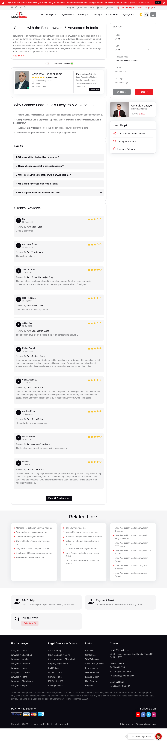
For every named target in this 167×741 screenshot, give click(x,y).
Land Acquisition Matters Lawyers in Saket (82, 554)
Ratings (119, 78)
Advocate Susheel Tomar (47, 73)
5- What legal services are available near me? (38, 193)
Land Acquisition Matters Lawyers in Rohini (82, 562)
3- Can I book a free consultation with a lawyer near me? (43, 175)
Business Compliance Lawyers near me (83, 537)
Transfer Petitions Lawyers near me (81, 548)
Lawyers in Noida (19, 668)
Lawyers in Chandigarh (22, 681)
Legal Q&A (127, 14)
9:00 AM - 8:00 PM (121, 686)
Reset (123, 92)
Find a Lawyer (91, 668)
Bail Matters (53, 668)
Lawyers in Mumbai (20, 659)
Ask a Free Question (94, 664)
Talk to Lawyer (127, 8)
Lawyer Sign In (92, 677)
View (158, 2)
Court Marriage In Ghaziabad (61, 659)
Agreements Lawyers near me (30, 557)
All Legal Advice (55, 686)
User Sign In (91, 681)
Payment (89, 686)
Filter (142, 92)
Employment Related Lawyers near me (34, 553)
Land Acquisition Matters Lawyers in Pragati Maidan (131, 537)
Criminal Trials (55, 677)
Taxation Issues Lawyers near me (31, 532)
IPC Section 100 (55, 681)
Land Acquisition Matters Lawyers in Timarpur (131, 529)
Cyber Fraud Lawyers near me (30, 537)
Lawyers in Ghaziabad (21, 655)
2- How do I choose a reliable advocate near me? (40, 166)
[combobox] (133, 38)
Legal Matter (66, 14)
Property (82, 14)
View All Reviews (57, 498)
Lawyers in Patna (19, 677)
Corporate (110, 14)
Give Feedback (92, 672)
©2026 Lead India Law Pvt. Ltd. (36, 724)
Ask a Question (107, 8)
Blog (69, 7)
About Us (89, 650)
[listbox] (133, 82)
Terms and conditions (146, 724)
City (117, 46)
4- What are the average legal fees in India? (37, 184)
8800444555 (119, 667)
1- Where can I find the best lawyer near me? (37, 157)
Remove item (148, 49)
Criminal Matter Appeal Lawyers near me (33, 542)
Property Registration (58, 664)
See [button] (17, 56)
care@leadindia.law (122, 671)
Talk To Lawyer (92, 659)
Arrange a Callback (126, 149)
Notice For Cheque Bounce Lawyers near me (82, 542)
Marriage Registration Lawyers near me (34, 528)
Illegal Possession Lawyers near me (32, 548)
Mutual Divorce (55, 672)
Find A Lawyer (47, 14)
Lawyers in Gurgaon (20, 664)
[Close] (164, 3)
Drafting (96, 14)
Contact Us (90, 655)
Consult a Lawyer (142, 105)
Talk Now (28, 623)
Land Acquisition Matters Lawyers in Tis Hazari (133, 552)
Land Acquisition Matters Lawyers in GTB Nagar (131, 544)
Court (118, 68)
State (118, 35)
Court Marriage (55, 650)
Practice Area (122, 57)
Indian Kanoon (87, 8)
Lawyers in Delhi (19, 650)
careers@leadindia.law (123, 676)
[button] (147, 14)
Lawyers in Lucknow (20, 672)
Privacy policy (126, 724)
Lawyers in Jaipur (19, 686)
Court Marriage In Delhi (59, 655)
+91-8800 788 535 (131, 133)
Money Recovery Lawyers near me (81, 532)
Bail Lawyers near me (75, 528)
